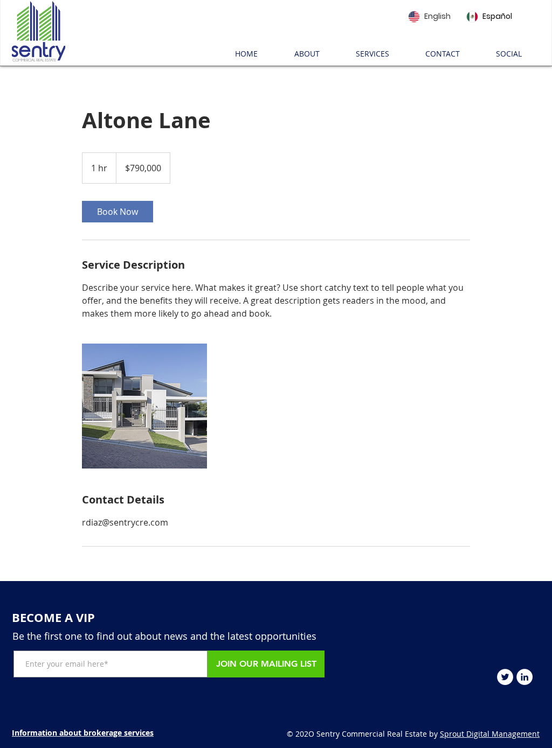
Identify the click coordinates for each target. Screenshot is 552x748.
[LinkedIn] (524, 677)
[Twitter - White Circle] (505, 677)
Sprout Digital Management (490, 734)
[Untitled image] (144, 406)
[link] (117, 211)
